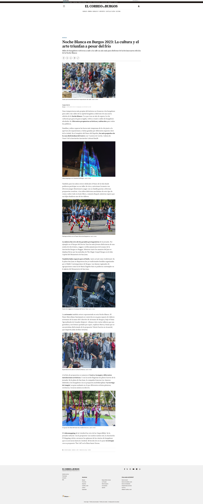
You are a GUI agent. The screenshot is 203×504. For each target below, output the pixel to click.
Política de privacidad (94, 501)
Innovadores (104, 485)
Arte (77, 450)
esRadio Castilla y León (127, 489)
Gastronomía (104, 2)
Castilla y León (110, 11)
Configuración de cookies (113, 501)
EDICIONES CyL (135, 0)
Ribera (90, 11)
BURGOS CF (95, 11)
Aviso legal (86, 501)
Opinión (103, 487)
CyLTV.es (123, 487)
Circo (89, 450)
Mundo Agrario (105, 483)
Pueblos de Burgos (82, 2)
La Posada (104, 481)
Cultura (118, 11)
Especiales (84, 489)
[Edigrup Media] (66, 496)
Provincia (84, 481)
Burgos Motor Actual (106, 480)
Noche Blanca (67, 450)
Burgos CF (110, 2)
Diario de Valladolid (126, 483)
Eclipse (70, 2)
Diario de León (125, 480)
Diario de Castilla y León (127, 481)
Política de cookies (103, 501)
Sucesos (116, 2)
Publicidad (64, 476)
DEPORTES (102, 11)
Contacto (64, 478)
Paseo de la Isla (83, 450)
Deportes (84, 483)
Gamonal (75, 2)
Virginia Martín (66, 105)
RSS (63, 479)
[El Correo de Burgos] (101, 6)
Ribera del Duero (96, 2)
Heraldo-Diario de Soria (127, 485)
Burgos (85, 11)
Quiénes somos (65, 474)
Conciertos (90, 2)
